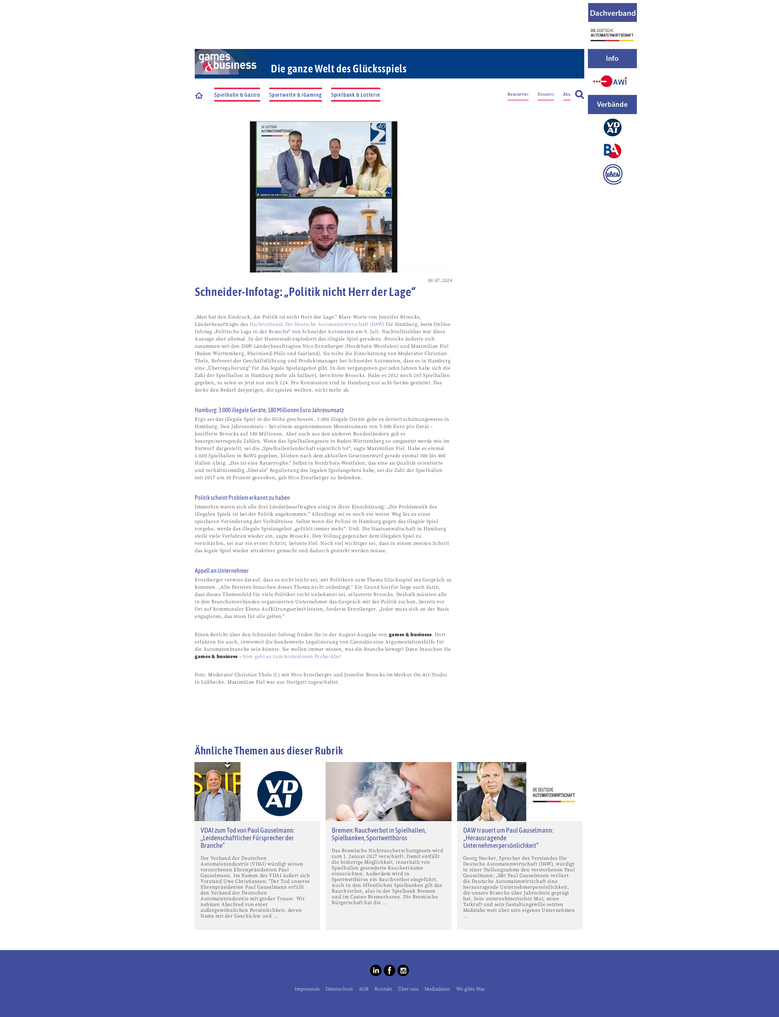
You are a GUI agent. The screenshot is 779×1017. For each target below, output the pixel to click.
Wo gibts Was (470, 989)
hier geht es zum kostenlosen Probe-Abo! (292, 656)
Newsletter (518, 94)
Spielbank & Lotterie (355, 94)
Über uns (408, 989)
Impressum (307, 989)
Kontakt (383, 989)
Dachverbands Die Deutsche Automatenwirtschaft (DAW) (317, 324)
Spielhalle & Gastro (237, 94)
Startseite (199, 95)
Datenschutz (339, 989)
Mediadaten (437, 989)
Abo (567, 94)
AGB (364, 989)
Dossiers (546, 94)
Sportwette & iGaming (295, 94)
